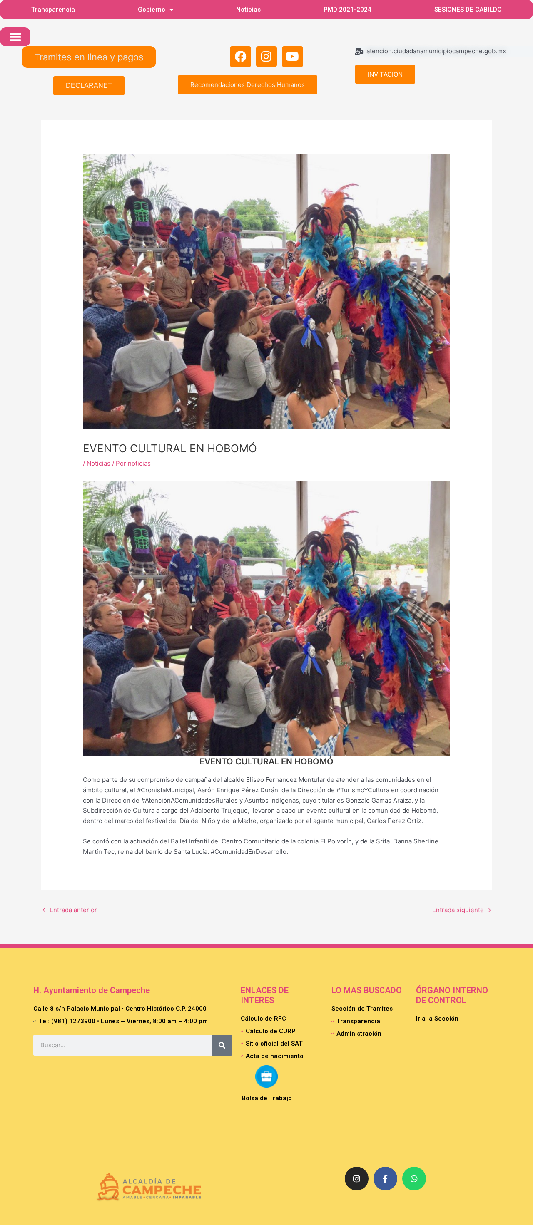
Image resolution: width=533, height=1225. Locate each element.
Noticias (248, 9)
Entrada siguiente (461, 910)
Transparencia (53, 9)
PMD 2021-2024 (347, 9)
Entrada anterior (69, 910)
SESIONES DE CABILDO (468, 9)
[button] (15, 36)
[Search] (222, 1045)
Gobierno (151, 9)
